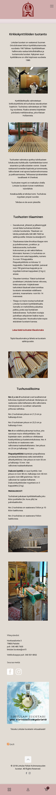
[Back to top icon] (28, 759)
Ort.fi (12, 744)
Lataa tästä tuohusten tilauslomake (28, 330)
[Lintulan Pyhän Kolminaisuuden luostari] (28, 9)
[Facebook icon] (26, 773)
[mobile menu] (51, 6)
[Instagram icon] (29, 773)
